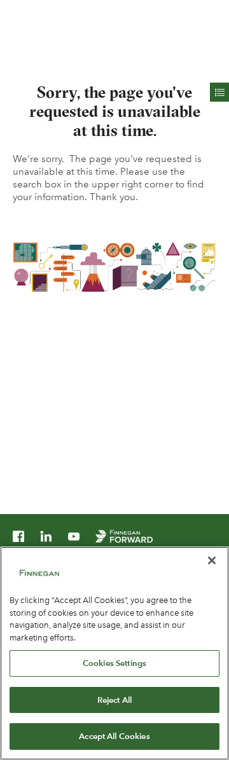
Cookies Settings (114, 663)
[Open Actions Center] (219, 92)
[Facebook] (18, 539)
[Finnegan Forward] (124, 539)
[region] (114, 653)
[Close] (212, 560)
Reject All (114, 700)
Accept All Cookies (114, 736)
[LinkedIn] (46, 539)
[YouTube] (74, 539)
